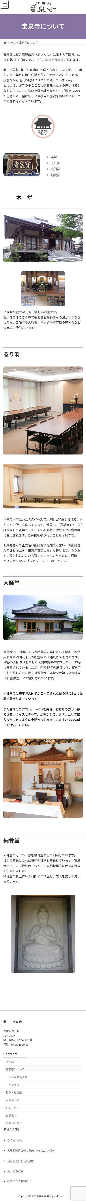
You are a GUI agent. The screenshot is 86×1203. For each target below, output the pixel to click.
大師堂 (55, 169)
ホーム (10, 1062)
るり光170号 (14, 1140)
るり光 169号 (15, 1171)
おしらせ (11, 1107)
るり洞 (55, 163)
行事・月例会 (14, 1092)
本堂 (54, 157)
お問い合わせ (14, 1123)
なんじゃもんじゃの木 (20, 1161)
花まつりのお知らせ (19, 1181)
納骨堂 (55, 175)
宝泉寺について (15, 1069)
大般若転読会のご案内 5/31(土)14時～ (31, 1150)
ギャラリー (15, 1085)
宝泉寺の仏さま (18, 1077)
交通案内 (11, 1115)
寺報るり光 (12, 1100)
